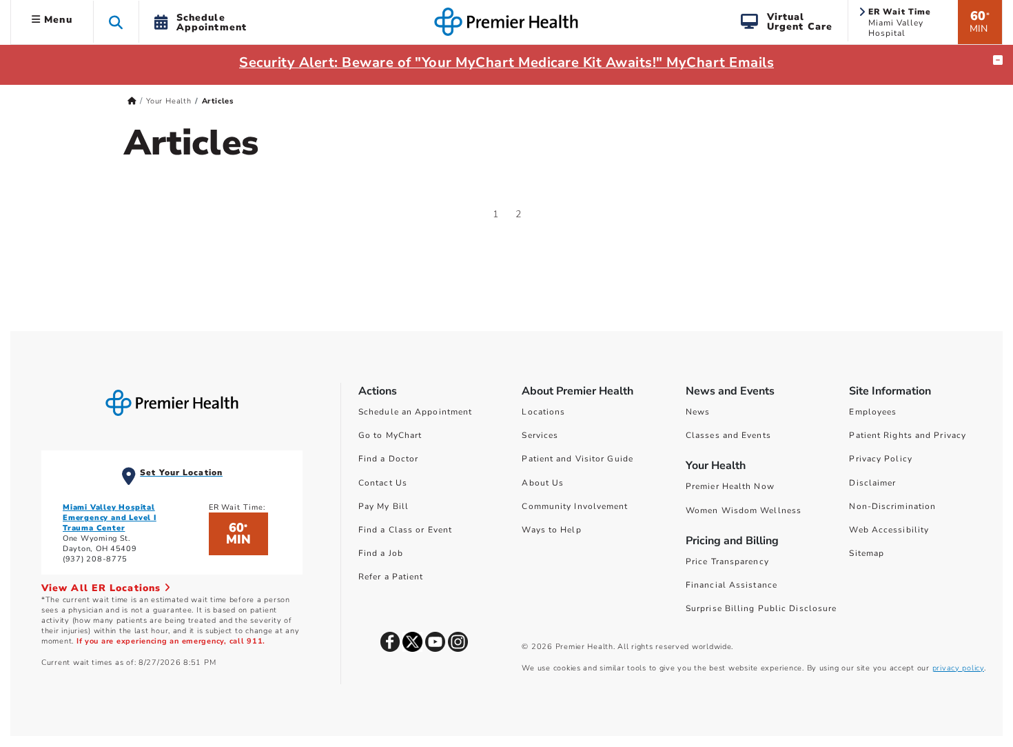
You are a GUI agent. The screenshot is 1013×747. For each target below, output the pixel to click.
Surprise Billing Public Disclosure (761, 608)
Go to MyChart (390, 435)
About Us (543, 482)
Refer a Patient (391, 576)
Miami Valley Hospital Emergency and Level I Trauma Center (109, 517)
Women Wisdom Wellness (743, 510)
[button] (116, 22)
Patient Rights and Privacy (907, 435)
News (698, 411)
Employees (873, 411)
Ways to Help (551, 529)
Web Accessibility (889, 529)
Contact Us (382, 482)
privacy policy (958, 668)
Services (540, 435)
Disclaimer (872, 482)
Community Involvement (575, 506)
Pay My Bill (383, 506)
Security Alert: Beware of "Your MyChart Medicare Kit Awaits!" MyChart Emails (506, 62)
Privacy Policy (880, 458)
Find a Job (380, 553)
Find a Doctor (388, 458)
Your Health (169, 101)
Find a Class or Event (405, 529)
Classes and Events (728, 435)
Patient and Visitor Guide (577, 458)
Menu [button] (56, 19)
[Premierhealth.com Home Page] (131, 101)
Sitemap (866, 553)
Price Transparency (727, 561)
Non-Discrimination (892, 506)
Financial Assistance (731, 584)
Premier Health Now (730, 486)
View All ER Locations (102, 588)
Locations (543, 411)
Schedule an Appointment (415, 411)
